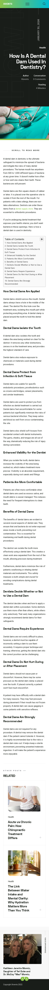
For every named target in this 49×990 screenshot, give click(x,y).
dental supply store (24, 209)
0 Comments (39, 79)
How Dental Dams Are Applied (20, 243)
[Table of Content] (42, 239)
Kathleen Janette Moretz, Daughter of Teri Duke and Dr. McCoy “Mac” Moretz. (16, 971)
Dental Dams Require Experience (21, 271)
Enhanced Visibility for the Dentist (21, 255)
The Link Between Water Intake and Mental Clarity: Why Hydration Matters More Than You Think (18, 898)
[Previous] (22, 979)
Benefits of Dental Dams (17, 262)
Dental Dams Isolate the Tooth (20, 246)
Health (42, 47)
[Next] (26, 979)
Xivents (7, 4)
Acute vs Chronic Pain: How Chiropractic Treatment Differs (19, 830)
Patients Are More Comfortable (20, 259)
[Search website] (44, 4)
